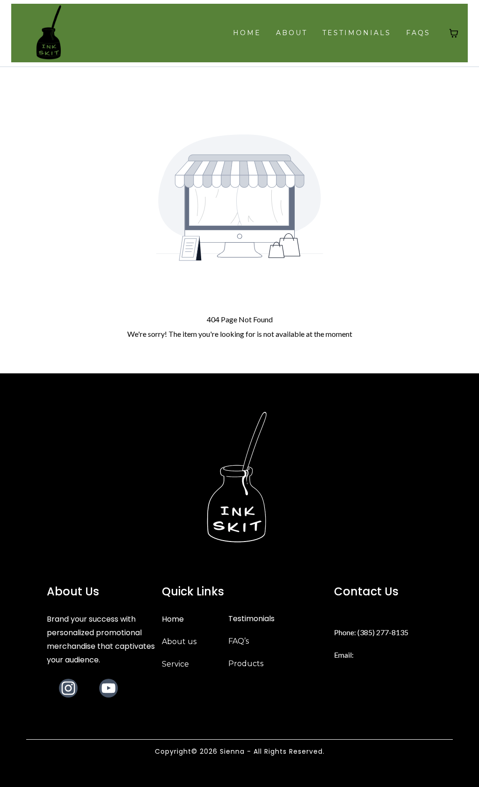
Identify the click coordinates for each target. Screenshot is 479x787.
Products (245, 663)
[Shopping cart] (453, 33)
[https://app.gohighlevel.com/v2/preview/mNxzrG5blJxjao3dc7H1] (50, 33)
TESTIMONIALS (356, 33)
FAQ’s (238, 641)
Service (175, 664)
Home (173, 619)
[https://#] (239, 478)
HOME (247, 33)
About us (179, 641)
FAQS (418, 33)
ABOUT (291, 33)
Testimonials (251, 618)
